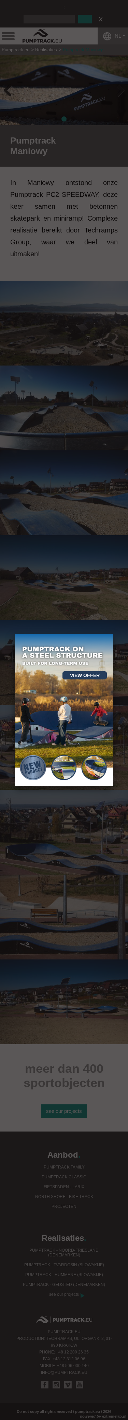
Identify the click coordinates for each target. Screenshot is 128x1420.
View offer (85, 675)
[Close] (113, 634)
